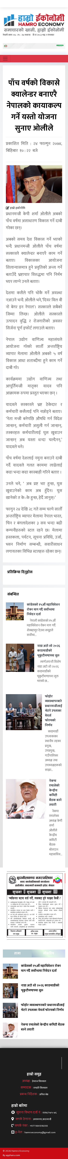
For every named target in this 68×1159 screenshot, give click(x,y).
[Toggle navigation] (5, 58)
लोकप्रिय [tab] (48, 953)
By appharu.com (11, 1155)
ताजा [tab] (17, 953)
